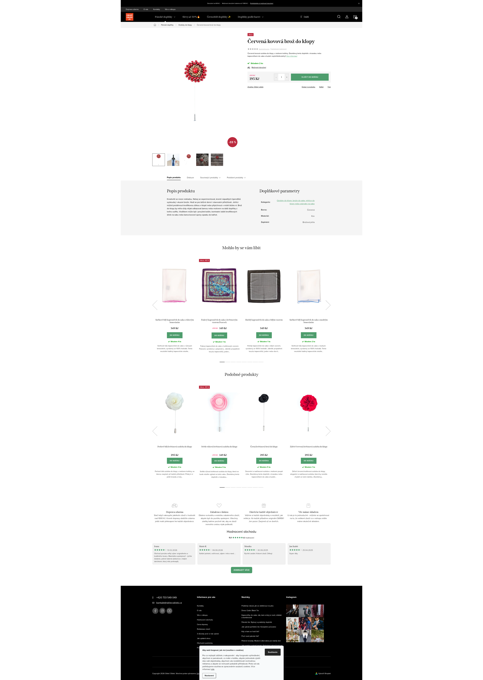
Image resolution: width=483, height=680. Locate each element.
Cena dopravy (202, 624)
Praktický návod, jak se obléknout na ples (258, 606)
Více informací (291, 56)
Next (328, 305)
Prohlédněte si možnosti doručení (261, 3)
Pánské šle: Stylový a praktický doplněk (257, 622)
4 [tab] (238, 487)
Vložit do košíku (309, 77)
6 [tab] (249, 487)
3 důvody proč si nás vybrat (208, 634)
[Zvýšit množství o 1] (287, 77)
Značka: (255, 87)
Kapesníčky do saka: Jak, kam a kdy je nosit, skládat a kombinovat (261, 616)
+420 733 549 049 (166, 597)
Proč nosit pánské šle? (250, 636)
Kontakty (156, 9)
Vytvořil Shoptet (324, 673)
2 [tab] (227, 487)
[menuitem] (165, 17)
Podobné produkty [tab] (235, 177)
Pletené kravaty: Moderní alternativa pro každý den (261, 640)
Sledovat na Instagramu (307, 646)
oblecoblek (162, 611)
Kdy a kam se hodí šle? (250, 631)
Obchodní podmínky (205, 643)
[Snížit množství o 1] (276, 77)
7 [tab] (255, 487)
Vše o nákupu (170, 9)
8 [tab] (260, 487)
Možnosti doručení (259, 67)
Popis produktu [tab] (174, 177)
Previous (154, 305)
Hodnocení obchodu (241, 531)
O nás (146, 9)
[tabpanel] (174, 308)
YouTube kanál (169, 611)
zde (212, 669)
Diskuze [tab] (190, 177)
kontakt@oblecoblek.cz (169, 603)
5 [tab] (244, 487)
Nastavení (209, 675)
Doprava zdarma (132, 9)
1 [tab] (222, 487)
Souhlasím (272, 652)
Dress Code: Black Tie (250, 610)
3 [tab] (233, 487)
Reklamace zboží (203, 629)
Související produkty (209, 177)
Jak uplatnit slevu (203, 638)
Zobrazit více (242, 570)
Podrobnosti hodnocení (278, 49)
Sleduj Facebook (155, 611)
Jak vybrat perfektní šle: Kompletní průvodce (259, 627)
